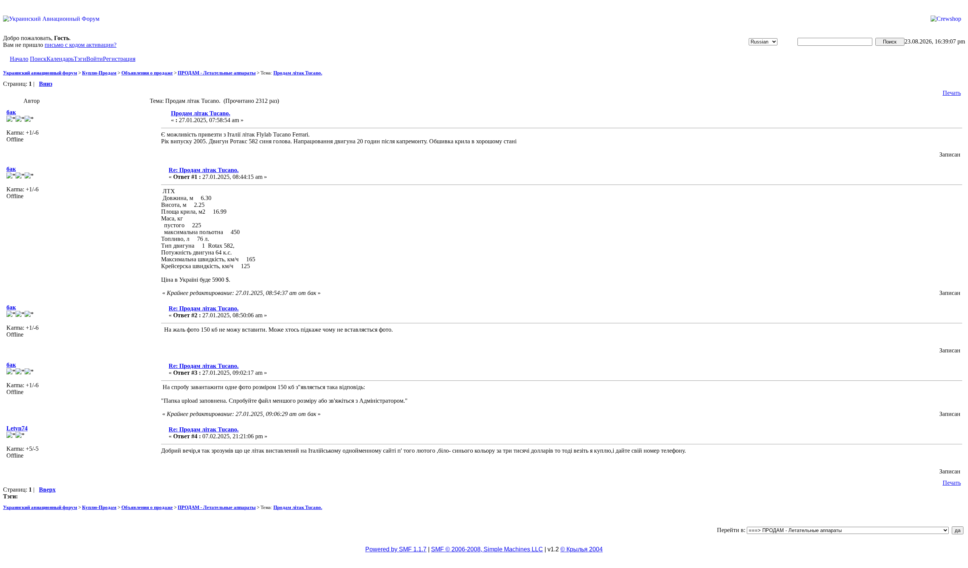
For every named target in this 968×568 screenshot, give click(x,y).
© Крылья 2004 (581, 549)
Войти (94, 59)
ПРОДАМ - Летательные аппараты (217, 73)
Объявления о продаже (147, 73)
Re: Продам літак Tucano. (204, 170)
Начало (19, 59)
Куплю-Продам (99, 73)
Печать (952, 93)
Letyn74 (17, 428)
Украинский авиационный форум (40, 73)
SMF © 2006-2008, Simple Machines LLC (487, 549)
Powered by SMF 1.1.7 (396, 549)
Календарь (60, 59)
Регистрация (119, 59)
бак (11, 112)
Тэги (80, 59)
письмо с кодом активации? (80, 45)
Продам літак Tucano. (297, 73)
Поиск (38, 59)
